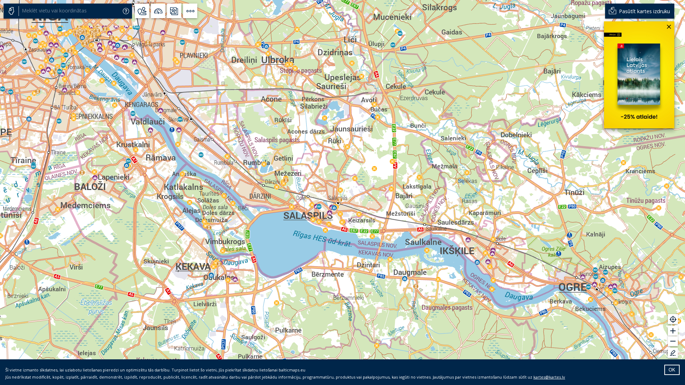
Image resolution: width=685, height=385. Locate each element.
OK (672, 370)
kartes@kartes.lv (549, 377)
